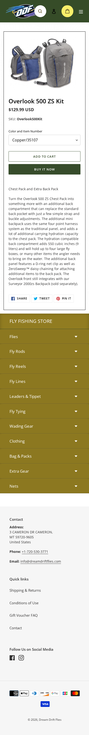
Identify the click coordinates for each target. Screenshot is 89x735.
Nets (13, 486)
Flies (13, 336)
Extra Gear (19, 471)
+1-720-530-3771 (35, 551)
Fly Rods (17, 351)
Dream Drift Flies (50, 720)
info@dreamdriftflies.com (40, 561)
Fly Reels (17, 366)
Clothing (17, 441)
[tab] (44, 337)
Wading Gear (21, 426)
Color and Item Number (25, 131)
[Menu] (81, 11)
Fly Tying (17, 411)
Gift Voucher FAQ (23, 615)
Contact (15, 627)
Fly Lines (17, 381)
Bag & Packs (20, 456)
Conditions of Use (23, 602)
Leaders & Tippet (25, 396)
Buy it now (44, 169)
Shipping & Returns (25, 590)
